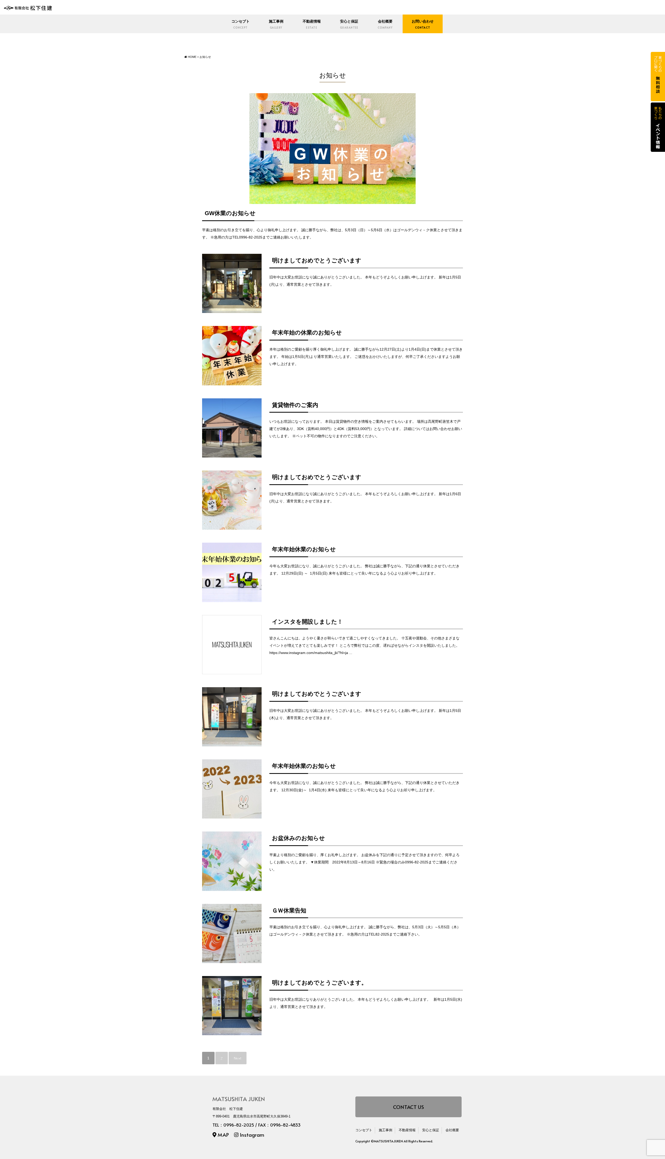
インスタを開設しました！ (307, 621)
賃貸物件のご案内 (295, 405)
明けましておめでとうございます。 (319, 982)
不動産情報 (312, 24)
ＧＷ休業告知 (289, 910)
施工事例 (276, 24)
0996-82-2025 (238, 1125)
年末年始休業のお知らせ (304, 549)
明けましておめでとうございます (316, 260)
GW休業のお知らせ (230, 213)
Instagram (251, 1134)
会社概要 (385, 24)
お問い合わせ (423, 24)
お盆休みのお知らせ (298, 838)
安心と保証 (349, 24)
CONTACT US (408, 1106)
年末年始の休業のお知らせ (307, 332)
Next (237, 1058)
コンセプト (240, 24)
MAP (222, 1134)
